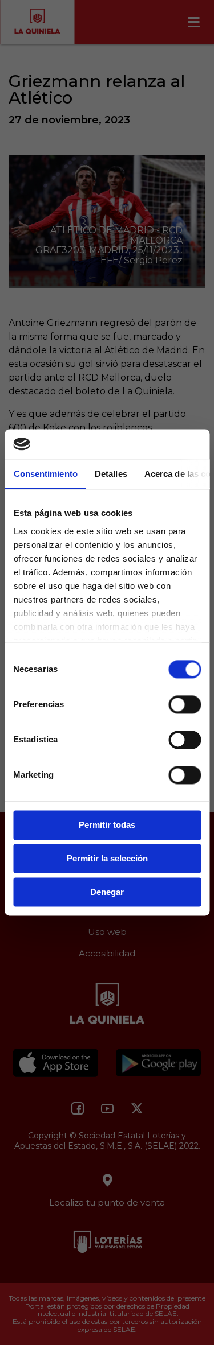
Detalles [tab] (110, 474)
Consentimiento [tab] (45, 474)
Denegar (107, 892)
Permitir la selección (107, 859)
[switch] (184, 705)
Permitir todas (107, 825)
